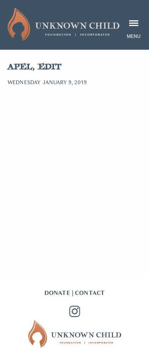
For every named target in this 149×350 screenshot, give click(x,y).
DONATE (57, 293)
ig (74, 311)
